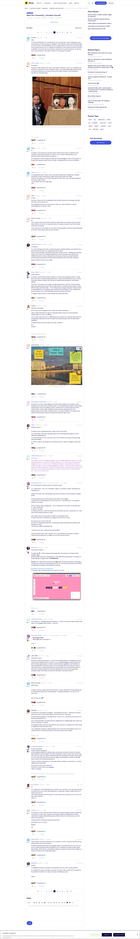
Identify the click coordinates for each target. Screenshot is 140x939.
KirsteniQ (33, 37)
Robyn (33, 148)
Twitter (39, 769)
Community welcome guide (95, 56)
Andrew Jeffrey (35, 839)
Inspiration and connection (56, 8)
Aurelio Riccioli (35, 345)
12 (62, 32)
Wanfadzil (33, 710)
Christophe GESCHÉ (36, 483)
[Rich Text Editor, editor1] (54, 912)
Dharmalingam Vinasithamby (38, 402)
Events (70, 3)
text (90, 129)
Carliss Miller (34, 655)
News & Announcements (60, 3)
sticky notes (103, 123)
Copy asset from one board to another (99, 26)
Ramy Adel (34, 547)
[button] (101, 3)
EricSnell (33, 810)
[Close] (137, 934)
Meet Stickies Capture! (94, 96)
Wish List (76, 3)
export (102, 129)
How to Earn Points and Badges (100, 38)
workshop (103, 126)
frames (109, 119)
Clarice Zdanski (35, 63)
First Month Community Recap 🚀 (97, 72)
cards (109, 126)
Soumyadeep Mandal (36, 746)
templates (95, 123)
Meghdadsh (34, 863)
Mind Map (95, 129)
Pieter (32, 195)
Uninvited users (92, 83)
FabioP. (33, 172)
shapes (90, 126)
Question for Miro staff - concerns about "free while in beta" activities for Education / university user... (100, 89)
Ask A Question (101, 142)
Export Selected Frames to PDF (96, 29)
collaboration (101, 119)
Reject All (106, 934)
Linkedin (62, 570)
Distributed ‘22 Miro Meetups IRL (97, 107)
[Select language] (92, 3)
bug (95, 119)
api (89, 123)
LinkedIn (51, 767)
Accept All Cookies (119, 934)
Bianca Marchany (35, 683)
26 (67, 32)
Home (26, 8)
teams (110, 123)
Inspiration (45, 8)
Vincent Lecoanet (35, 218)
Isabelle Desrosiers (36, 244)
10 (57, 32)
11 (59, 32)
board (90, 119)
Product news (91, 98)
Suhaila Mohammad (36, 455)
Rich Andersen (35, 784)
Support (96, 126)
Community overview (35, 8)
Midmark (73, 812)
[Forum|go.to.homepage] (33, 3)
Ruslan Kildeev (35, 272)
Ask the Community (93, 69)
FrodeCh (33, 306)
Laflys (32, 425)
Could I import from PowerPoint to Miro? (99, 23)
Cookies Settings (94, 934)
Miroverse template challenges (96, 104)
